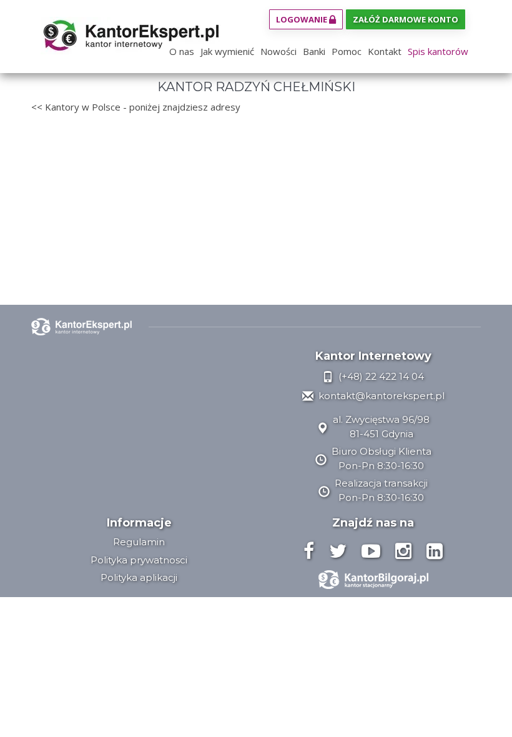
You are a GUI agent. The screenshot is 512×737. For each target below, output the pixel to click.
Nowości (278, 51)
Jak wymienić (227, 51)
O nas (181, 51)
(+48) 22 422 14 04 (380, 376)
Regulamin (139, 542)
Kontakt (384, 51)
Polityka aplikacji (139, 577)
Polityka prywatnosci (139, 560)
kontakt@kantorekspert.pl (380, 396)
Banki (314, 51)
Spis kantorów (438, 51)
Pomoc (347, 51)
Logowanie (302, 19)
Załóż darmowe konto (405, 19)
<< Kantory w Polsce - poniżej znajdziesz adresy (135, 107)
